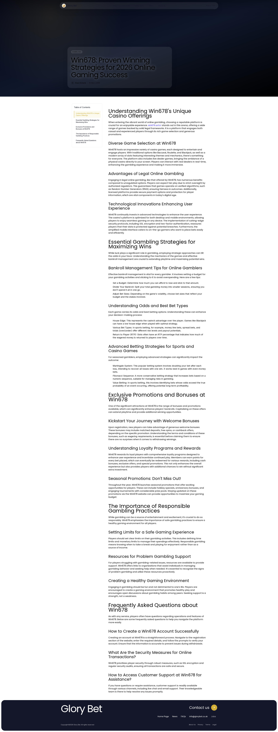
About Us (192, 725)
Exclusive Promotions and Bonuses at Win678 (85, 128)
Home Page (163, 716)
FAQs (183, 716)
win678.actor (154, 125)
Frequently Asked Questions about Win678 (86, 141)
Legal (214, 725)
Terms (207, 725)
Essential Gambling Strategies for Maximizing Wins (87, 121)
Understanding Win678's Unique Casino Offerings (87, 114)
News (174, 716)
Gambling (76, 52)
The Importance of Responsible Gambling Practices (87, 135)
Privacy (200, 725)
